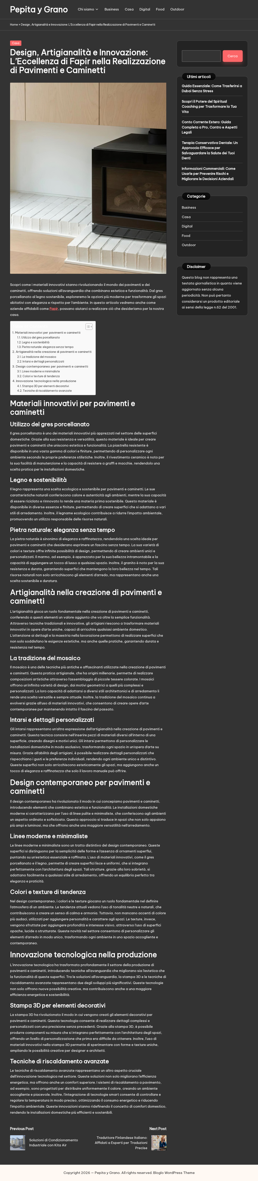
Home (14, 24)
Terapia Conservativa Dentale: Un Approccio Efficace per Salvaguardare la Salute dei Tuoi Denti (210, 150)
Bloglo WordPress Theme (174, 1173)
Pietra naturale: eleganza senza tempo (48, 347)
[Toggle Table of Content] (87, 326)
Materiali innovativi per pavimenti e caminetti (47, 332)
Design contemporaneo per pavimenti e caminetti (52, 366)
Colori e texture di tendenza (41, 376)
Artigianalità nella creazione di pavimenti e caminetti (54, 352)
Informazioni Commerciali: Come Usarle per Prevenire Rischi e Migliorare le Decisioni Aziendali (208, 173)
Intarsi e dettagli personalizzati (43, 361)
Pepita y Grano (39, 9)
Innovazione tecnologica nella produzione (46, 381)
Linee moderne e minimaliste (41, 371)
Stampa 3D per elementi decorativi (45, 386)
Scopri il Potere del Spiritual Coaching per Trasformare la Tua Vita (209, 106)
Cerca (233, 56)
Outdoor (189, 245)
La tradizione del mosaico (39, 357)
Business (189, 207)
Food (186, 235)
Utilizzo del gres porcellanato (40, 337)
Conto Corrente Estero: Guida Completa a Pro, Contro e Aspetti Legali (209, 127)
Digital (187, 226)
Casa (15, 43)
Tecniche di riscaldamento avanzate (47, 391)
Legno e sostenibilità (35, 342)
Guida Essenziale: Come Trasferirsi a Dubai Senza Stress (212, 88)
